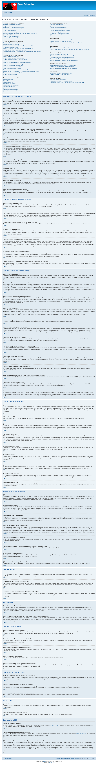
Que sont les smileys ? (8, 82)
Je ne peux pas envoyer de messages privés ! (61, 39)
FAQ (87, 15)
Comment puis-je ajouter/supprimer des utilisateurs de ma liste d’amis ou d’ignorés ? (69, 49)
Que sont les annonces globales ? (11, 85)
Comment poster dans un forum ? (10, 56)
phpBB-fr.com (52, 762)
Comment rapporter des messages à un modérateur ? (15, 69)
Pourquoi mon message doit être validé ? (12, 72)
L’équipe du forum (59, 758)
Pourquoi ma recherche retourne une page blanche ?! (62, 57)
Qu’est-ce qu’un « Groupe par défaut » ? (59, 33)
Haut (5, 104)
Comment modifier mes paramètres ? (11, 42)
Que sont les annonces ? (9, 86)
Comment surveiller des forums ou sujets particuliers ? (62, 66)
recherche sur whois (8, 744)
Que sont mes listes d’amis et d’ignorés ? (59, 47)
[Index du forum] (10, 6)
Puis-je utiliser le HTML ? (8, 80)
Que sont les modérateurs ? (56, 26)
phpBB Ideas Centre (81, 733)
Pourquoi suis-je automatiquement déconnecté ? (14, 27)
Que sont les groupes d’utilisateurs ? (58, 27)
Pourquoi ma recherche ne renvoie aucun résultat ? (62, 55)
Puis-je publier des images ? (9, 83)
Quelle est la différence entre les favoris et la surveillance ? (63, 65)
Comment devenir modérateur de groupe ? (60, 30)
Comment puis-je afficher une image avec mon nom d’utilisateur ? (18, 48)
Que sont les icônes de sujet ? (10, 90)
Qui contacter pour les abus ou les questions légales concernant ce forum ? (67, 82)
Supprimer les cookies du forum (71, 758)
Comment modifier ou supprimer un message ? (14, 58)
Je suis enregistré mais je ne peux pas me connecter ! (15, 32)
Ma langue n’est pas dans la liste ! (10, 47)
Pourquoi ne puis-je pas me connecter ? (12, 24)
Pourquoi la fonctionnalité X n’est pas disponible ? (61, 81)
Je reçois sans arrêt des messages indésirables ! (61, 41)
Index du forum (8, 12)
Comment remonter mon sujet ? (10, 74)
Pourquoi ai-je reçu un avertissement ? (12, 68)
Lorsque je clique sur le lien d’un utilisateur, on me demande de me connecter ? (22, 51)
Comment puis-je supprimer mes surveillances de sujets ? (63, 68)
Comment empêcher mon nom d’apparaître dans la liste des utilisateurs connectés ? (22, 29)
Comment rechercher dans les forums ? (59, 54)
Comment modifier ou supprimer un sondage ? (13, 64)
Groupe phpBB (54, 725)
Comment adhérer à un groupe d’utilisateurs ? (60, 29)
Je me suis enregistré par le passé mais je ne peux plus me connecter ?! (20, 33)
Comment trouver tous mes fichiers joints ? (60, 74)
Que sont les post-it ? (8, 88)
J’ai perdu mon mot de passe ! (10, 30)
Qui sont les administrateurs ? (57, 24)
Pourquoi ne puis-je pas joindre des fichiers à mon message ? (17, 66)
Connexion (92, 15)
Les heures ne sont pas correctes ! (11, 44)
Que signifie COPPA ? (8, 34)
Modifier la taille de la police (93, 12)
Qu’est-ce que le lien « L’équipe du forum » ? (60, 34)
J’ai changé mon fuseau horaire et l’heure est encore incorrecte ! (18, 45)
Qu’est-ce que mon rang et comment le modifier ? (14, 50)
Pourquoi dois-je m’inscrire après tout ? (12, 26)
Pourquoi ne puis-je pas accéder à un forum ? (13, 65)
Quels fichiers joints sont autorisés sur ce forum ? (61, 73)
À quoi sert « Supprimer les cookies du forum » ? (14, 37)
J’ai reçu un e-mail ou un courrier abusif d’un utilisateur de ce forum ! (66, 42)
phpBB (44, 761)
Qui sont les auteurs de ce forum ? (58, 79)
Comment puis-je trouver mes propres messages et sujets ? (64, 60)
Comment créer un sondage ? (10, 61)
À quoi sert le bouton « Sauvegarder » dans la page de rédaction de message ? (21, 71)
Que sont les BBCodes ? (8, 79)
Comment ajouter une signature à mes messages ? (15, 59)
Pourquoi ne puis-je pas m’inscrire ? (11, 36)
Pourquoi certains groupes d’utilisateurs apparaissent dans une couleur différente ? (69, 32)
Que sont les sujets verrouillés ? (10, 89)
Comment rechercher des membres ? (58, 58)
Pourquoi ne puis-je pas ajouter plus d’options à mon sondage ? (17, 62)
